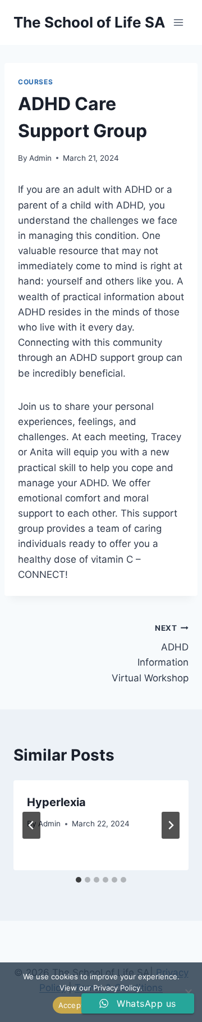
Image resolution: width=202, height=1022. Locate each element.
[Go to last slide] (31, 825)
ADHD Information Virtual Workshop (150, 653)
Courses (35, 82)
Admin (40, 157)
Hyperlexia (56, 802)
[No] (188, 992)
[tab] (78, 880)
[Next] (171, 825)
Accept (71, 1005)
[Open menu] (178, 22)
